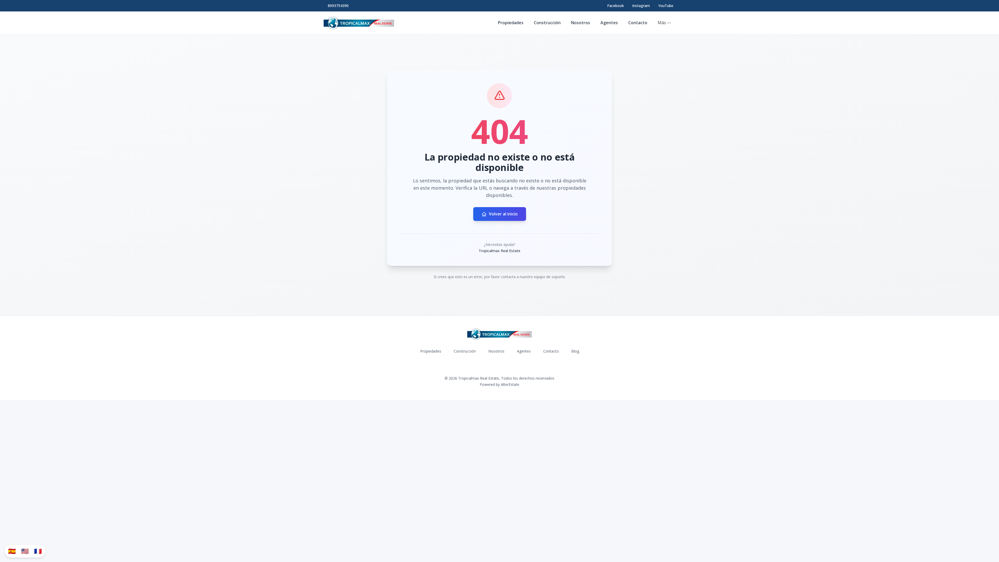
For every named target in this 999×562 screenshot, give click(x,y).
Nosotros (580, 22)
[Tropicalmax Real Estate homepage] (359, 23)
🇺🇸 (25, 551)
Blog (575, 351)
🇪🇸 (12, 551)
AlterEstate (510, 384)
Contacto (637, 22)
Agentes (609, 22)
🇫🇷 (38, 551)
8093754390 (338, 5)
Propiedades (510, 22)
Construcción (547, 22)
